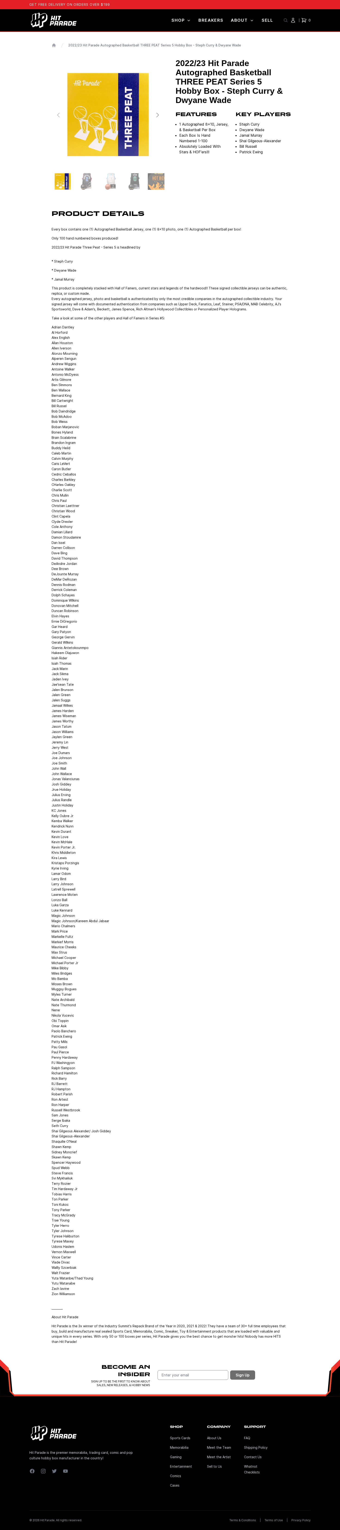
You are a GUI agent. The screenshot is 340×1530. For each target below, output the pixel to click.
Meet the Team (219, 1447)
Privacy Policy (301, 1520)
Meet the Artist (219, 1457)
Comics (175, 1476)
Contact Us (253, 1457)
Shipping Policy (256, 1447)
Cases (174, 1485)
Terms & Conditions (242, 1520)
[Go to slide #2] (87, 181)
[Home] (54, 45)
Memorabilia (179, 1447)
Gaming (176, 1457)
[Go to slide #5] (159, 181)
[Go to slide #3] (111, 181)
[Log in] (293, 20)
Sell (267, 20)
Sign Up (243, 1375)
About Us (214, 1438)
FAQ (247, 1438)
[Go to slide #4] (135, 181)
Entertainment (181, 1466)
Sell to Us (214, 1466)
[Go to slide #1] (63, 181)
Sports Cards (180, 1438)
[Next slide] (157, 115)
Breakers (210, 20)
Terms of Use (274, 1520)
